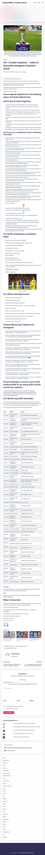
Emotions (5, 768)
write (12, 613)
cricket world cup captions (8, 646)
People (4, 809)
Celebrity (5, 763)
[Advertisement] (22, 13)
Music (4, 806)
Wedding (5, 837)
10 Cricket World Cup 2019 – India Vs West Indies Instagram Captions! (21, 639)
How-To (5, 793)
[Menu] (42, 2)
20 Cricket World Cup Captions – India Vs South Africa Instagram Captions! (9, 639)
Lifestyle (5, 798)
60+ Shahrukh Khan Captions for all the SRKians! (24, 730)
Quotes (4, 816)
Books (4, 757)
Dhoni (7, 242)
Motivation (5, 801)
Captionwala (15, 654)
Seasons (5, 821)
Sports (5, 59)
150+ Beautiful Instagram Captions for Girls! (23, 733)
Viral (4, 834)
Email (18, 700)
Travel (4, 829)
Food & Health (6, 780)
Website (32, 700)
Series (4, 824)
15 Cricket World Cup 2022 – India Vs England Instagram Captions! (34, 639)
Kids (4, 796)
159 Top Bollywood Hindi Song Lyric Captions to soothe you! (26, 726)
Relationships (6, 819)
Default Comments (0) (7, 682)
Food (4, 778)
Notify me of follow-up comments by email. (14, 706)
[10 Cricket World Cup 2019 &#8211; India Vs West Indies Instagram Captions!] (22, 634)
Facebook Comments (17, 682)
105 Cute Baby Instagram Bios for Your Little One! (24, 723)
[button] (22, 38)
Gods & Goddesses (7, 786)
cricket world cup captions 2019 (21, 646)
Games (4, 783)
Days (4, 765)
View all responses (11, 750)
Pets (4, 811)
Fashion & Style (6, 773)
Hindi (4, 791)
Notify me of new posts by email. (12, 708)
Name (5, 700)
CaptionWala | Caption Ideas (14, 3)
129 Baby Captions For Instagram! (21, 736)
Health (4, 788)
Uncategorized (6, 832)
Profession (5, 814)
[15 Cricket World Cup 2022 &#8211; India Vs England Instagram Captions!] (35, 634)
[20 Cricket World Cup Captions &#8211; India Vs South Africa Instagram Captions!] (9, 634)
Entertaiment (6, 770)
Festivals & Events (7, 775)
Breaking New (6, 760)
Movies (4, 803)
